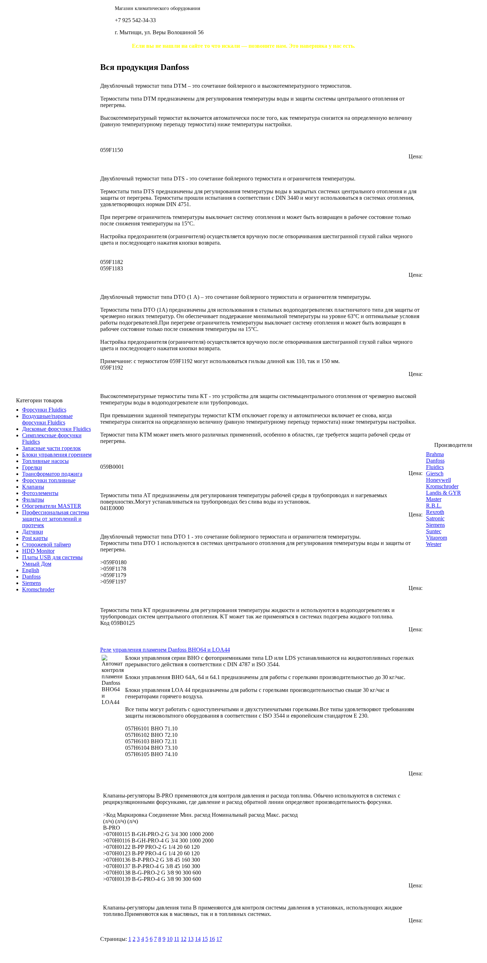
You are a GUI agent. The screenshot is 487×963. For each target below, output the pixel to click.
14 (198, 939)
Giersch (435, 473)
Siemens (435, 525)
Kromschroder (442, 486)
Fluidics (435, 467)
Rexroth (435, 512)
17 (219, 939)
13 (191, 939)
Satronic (435, 518)
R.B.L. (434, 506)
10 (170, 939)
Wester (433, 544)
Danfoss (435, 461)
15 (205, 939)
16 (212, 939)
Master (433, 499)
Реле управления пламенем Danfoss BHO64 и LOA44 (165, 650)
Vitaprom (436, 538)
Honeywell (438, 480)
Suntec (433, 531)
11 (176, 939)
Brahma (435, 454)
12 (183, 939)
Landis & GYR (443, 493)
